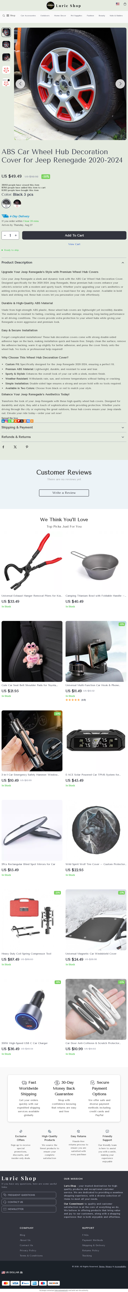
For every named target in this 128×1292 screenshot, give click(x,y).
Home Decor (60, 16)
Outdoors (44, 16)
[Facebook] (28, 421)
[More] (32, 421)
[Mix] (25, 421)
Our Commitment (74, 1204)
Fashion (90, 16)
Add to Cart (74, 235)
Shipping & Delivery (93, 1245)
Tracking (87, 1255)
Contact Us (26, 1245)
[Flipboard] (18, 421)
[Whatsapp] (9, 421)
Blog (22, 1235)
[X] (21, 421)
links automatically (61, 1290)
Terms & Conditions (31, 1255)
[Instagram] (6, 421)
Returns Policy (90, 1250)
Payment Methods (92, 1240)
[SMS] (12, 421)
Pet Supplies (76, 16)
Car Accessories (28, 16)
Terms (101, 1266)
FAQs (85, 1235)
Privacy (109, 1266)
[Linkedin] (3, 421)
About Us (25, 1240)
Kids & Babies (116, 16)
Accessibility (120, 1266)
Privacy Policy (28, 1250)
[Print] (15, 421)
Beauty (102, 16)
